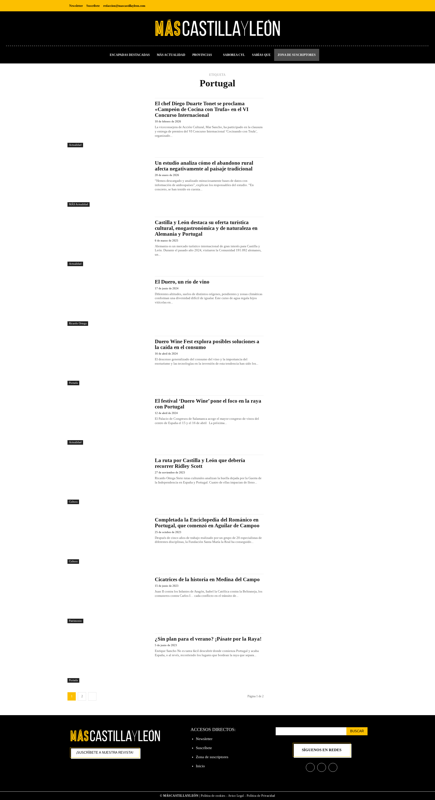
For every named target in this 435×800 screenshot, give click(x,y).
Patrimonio (75, 620)
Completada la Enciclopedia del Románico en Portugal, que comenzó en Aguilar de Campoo (207, 523)
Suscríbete (204, 748)
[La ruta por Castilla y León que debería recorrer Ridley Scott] (108, 479)
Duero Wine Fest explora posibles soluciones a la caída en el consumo (207, 344)
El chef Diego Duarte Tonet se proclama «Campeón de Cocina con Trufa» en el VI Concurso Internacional (201, 109)
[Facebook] (340, 5)
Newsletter (204, 739)
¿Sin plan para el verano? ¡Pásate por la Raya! (208, 639)
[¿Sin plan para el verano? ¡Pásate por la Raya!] (108, 658)
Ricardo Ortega (78, 323)
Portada (73, 382)
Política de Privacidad (261, 795)
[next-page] (92, 696)
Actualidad (75, 144)
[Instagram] (351, 5)
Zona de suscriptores (212, 757)
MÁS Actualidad (78, 204)
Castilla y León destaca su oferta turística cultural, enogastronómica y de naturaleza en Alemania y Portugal (206, 228)
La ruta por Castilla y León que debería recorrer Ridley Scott (200, 463)
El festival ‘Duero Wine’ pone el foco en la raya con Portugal (208, 404)
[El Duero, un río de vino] (108, 301)
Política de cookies (213, 795)
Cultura (73, 501)
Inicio (200, 766)
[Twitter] (363, 5)
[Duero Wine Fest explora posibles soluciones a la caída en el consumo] (108, 360)
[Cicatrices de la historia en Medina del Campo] (108, 598)
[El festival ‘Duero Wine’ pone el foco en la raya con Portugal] (108, 420)
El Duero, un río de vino (182, 282)
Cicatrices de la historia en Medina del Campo (207, 579)
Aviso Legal (236, 795)
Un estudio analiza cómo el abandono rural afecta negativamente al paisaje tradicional (204, 166)
